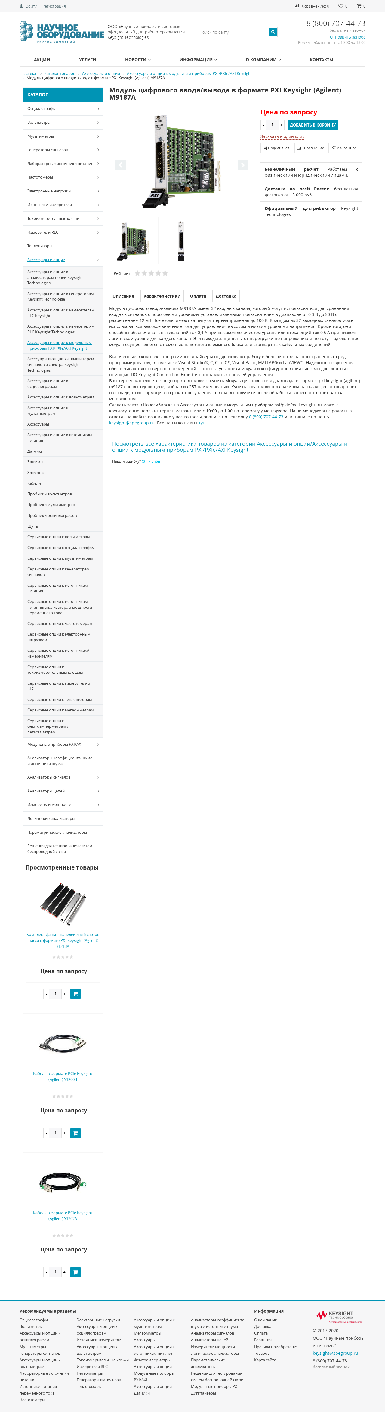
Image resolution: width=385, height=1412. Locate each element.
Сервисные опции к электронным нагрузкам (59, 636)
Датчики (35, 451)
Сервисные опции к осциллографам (61, 547)
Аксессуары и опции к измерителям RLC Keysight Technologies (60, 329)
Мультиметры (40, 136)
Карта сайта (265, 1360)
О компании (261, 59)
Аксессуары (38, 424)
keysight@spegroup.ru (132, 423)
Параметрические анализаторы (57, 832)
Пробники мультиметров (51, 504)
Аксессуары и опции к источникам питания (59, 437)
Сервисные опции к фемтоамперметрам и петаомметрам (48, 726)
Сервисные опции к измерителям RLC (58, 686)
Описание (123, 296)
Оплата (261, 1333)
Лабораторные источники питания (60, 163)
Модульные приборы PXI (215, 1386)
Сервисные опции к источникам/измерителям (58, 653)
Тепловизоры (39, 245)
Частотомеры (40, 177)
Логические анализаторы (51, 818)
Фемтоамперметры (152, 1360)
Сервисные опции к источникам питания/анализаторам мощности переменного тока (59, 607)
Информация (196, 59)
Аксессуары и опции (46, 259)
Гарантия (263, 1339)
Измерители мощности (49, 804)
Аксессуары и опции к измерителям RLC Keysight (60, 312)
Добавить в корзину (313, 125)
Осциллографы (41, 108)
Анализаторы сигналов (48, 777)
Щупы (33, 526)
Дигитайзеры (203, 1393)
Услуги (87, 59)
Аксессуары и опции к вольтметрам (60, 397)
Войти (31, 6)
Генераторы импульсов (99, 1379)
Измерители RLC (42, 232)
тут (202, 423)
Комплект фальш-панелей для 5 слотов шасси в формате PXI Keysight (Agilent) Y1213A (62, 940)
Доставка (262, 1326)
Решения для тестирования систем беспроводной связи (59, 848)
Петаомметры (90, 1373)
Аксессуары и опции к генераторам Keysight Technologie (60, 296)
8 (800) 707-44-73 (266, 417)
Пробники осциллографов (52, 515)
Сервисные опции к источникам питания (57, 588)
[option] (181, 160)
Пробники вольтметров (49, 494)
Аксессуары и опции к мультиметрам (47, 410)
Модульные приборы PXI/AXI (54, 744)
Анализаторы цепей (46, 791)
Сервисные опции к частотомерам (59, 623)
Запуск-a (35, 472)
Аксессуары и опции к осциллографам (47, 383)
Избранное (346, 147)
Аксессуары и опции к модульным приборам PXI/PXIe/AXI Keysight (59, 345)
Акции (42, 59)
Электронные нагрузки (49, 191)
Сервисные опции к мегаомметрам (60, 710)
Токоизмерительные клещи (53, 218)
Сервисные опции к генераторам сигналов (58, 571)
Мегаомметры (147, 1333)
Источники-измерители (49, 204)
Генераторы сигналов (47, 149)
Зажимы (35, 461)
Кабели (34, 483)
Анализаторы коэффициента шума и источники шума (59, 760)
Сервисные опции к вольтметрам (58, 536)
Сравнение (313, 147)
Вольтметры (39, 122)
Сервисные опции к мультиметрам (60, 558)
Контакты (321, 59)
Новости (135, 59)
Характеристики (162, 296)
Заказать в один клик (282, 136)
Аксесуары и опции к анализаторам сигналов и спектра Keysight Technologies (60, 364)
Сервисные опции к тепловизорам (59, 699)
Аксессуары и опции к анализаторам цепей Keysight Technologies (55, 277)
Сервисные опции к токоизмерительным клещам (55, 669)
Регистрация (54, 6)
